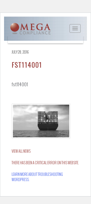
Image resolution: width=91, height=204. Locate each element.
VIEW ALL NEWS (21, 151)
